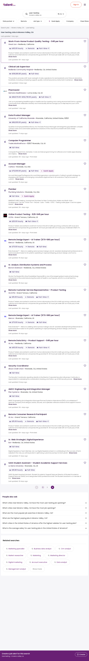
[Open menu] (84, 4)
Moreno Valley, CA (17, 27)
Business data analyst (42, 549)
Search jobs (5, 27)
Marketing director (57, 555)
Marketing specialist (16, 549)
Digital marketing (15, 562)
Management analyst (17, 569)
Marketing (37, 555)
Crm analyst (66, 549)
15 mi (60, 14)
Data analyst (62, 562)
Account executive (39, 562)
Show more (12, 57)
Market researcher (15, 555)
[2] (52, 487)
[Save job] (85, 41)
